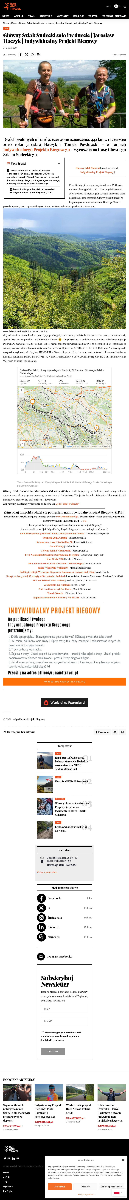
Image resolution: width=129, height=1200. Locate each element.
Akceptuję (59, 1186)
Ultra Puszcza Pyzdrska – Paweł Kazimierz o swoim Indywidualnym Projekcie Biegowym (111, 1112)
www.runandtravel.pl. (67, 516)
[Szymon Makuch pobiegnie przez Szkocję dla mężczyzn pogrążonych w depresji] (17, 1092)
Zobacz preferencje (111, 1186)
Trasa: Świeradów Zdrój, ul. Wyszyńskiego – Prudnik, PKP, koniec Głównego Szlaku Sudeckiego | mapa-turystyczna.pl (64, 484)
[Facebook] (64, 898)
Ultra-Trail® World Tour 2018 (71, 781)
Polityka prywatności (86, 1194)
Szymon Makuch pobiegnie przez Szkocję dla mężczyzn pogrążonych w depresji (16, 1112)
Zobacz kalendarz (47, 872)
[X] (64, 908)
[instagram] (9, 1158)
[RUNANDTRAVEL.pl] (12, 6)
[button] (122, 1160)
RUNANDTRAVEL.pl (12, 1126)
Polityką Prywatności (52, 1040)
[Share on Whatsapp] (32, 54)
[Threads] (64, 937)
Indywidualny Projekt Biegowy (28, 719)
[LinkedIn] (64, 927)
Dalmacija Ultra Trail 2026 (61, 865)
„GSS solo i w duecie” (67, 504)
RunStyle (60, 799)
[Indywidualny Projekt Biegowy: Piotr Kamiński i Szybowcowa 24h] (49, 1092)
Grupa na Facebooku (59, 956)
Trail (6, 28)
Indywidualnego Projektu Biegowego (36, 149)
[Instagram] (64, 917)
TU (85, 520)
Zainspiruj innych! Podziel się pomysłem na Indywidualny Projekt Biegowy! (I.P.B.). (32, 191)
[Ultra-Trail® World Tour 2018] (45, 784)
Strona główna (10, 23)
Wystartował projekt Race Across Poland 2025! (78, 1108)
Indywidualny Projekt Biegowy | (97, 172)
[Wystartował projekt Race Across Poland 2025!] (80, 1092)
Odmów (85, 1186)
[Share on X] (26, 54)
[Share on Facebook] (20, 54)
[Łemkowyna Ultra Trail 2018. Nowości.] (45, 830)
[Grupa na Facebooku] (41, 957)
